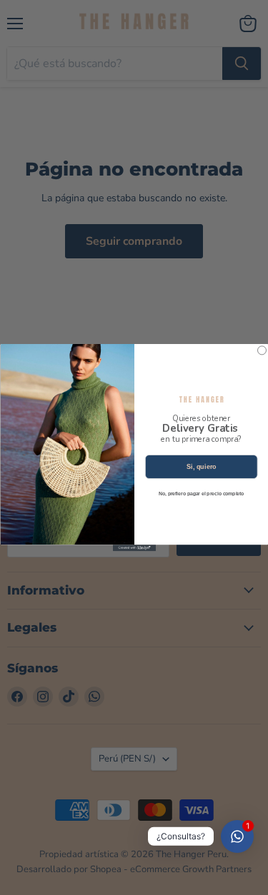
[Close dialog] (261, 350)
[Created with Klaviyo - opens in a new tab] (134, 548)
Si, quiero (201, 466)
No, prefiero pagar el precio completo (201, 494)
